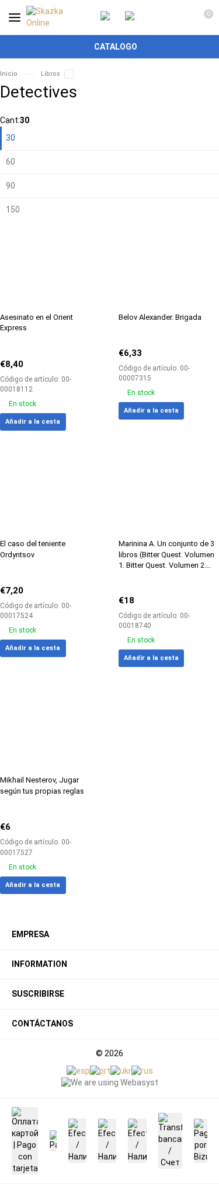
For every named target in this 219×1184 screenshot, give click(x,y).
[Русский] (142, 1070)
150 (13, 209)
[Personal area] (181, 17)
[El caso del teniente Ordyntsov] (50, 490)
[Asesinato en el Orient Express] (50, 264)
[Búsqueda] (160, 17)
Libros (50, 74)
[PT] (100, 1070)
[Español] (78, 1070)
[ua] (120, 1070)
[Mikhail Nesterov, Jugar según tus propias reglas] (50, 726)
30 (10, 137)
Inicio (9, 74)
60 (10, 161)
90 (10, 185)
